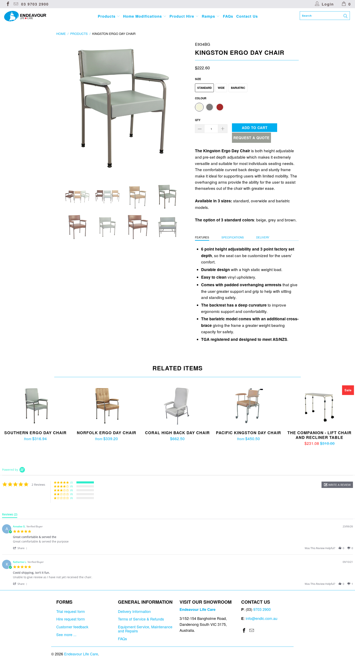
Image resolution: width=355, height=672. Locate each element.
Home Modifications (143, 16)
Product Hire (182, 16)
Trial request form (70, 611)
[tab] (9, 515)
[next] (183, 108)
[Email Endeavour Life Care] (15, 4)
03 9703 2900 (35, 4)
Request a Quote (251, 137)
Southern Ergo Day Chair (35, 405)
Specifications (232, 237)
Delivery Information (134, 611)
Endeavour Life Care (81, 653)
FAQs (228, 16)
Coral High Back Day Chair (177, 405)
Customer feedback (72, 626)
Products (107, 16)
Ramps (209, 16)
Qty (198, 120)
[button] (337, 485)
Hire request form (70, 619)
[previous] (63, 108)
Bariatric (238, 88)
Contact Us (247, 16)
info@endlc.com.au (261, 618)
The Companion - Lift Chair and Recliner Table (319, 405)
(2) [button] (71, 482)
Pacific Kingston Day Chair (248, 405)
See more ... (66, 634)
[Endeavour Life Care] (30, 16)
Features (202, 237)
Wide (221, 88)
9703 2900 (262, 609)
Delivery (262, 237)
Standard (204, 88)
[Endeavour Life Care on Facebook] (7, 4)
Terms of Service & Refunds (141, 619)
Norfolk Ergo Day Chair (106, 405)
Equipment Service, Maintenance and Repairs (145, 628)
